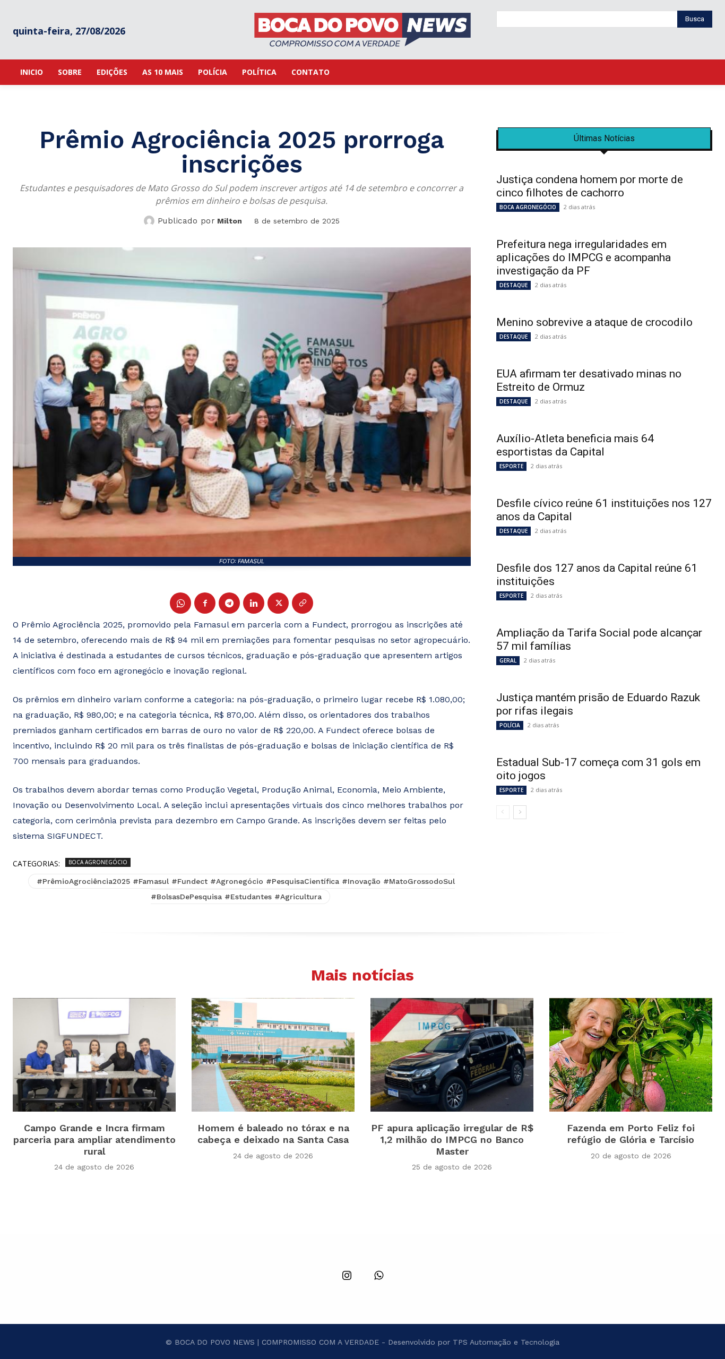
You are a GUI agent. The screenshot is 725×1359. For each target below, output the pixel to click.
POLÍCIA (509, 725)
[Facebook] (204, 603)
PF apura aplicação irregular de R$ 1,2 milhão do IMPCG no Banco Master (452, 1139)
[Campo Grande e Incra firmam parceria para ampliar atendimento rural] (94, 1055)
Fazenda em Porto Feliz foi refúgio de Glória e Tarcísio (631, 1133)
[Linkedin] (253, 603)
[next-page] (520, 812)
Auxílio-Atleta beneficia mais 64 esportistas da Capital (575, 445)
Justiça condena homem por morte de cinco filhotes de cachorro (589, 186)
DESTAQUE (513, 285)
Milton (229, 221)
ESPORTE (511, 466)
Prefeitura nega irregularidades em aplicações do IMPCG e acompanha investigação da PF (583, 257)
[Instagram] (346, 1276)
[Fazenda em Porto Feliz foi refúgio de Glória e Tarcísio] (630, 1055)
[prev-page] (503, 812)
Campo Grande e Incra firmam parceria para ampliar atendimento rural (94, 1139)
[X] (278, 603)
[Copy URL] (302, 603)
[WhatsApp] (180, 603)
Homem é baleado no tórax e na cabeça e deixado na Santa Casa (273, 1133)
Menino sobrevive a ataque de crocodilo (594, 322)
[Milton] (151, 221)
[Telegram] (229, 603)
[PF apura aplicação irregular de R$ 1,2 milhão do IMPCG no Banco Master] (451, 1055)
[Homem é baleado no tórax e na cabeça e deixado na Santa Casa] (273, 1055)
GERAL (507, 660)
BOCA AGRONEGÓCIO (97, 862)
